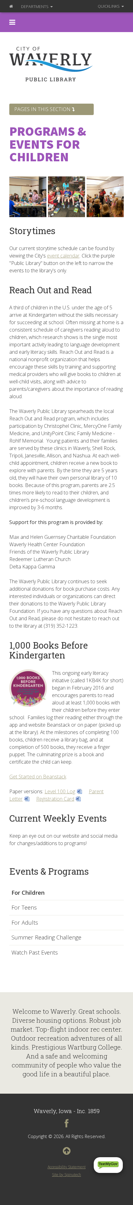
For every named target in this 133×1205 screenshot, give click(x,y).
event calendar (63, 255)
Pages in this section (43, 109)
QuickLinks (109, 6)
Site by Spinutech (66, 1174)
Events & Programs (49, 871)
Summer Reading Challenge (46, 938)
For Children (28, 893)
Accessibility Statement (67, 1167)
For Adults (24, 923)
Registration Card (55, 798)
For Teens (24, 908)
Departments (35, 6)
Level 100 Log (60, 791)
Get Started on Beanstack (37, 776)
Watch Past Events (34, 953)
